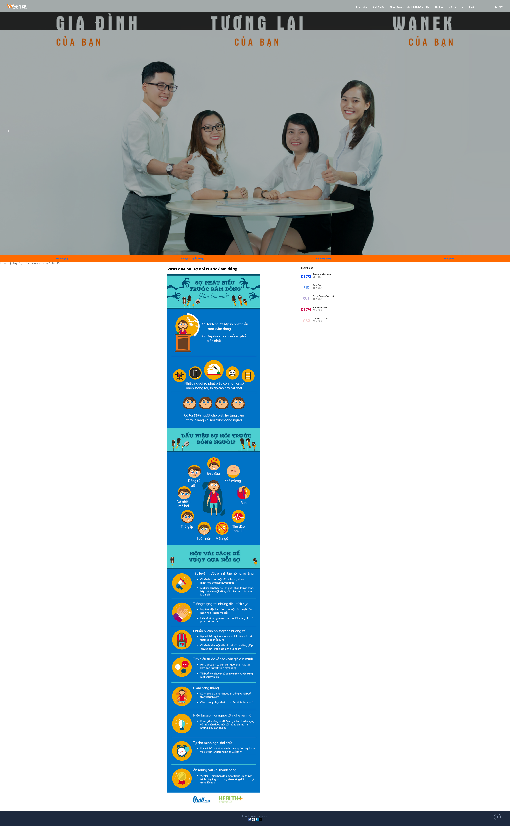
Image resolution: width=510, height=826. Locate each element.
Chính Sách (396, 7)
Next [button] (501, 130)
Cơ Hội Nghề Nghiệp (418, 7)
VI (463, 7)
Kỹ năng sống (323, 258)
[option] (255, 127)
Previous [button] (8, 130)
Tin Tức (439, 7)
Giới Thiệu (378, 7)
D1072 (306, 276)
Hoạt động (62, 258)
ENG (471, 7)
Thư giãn (449, 258)
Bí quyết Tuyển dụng (192, 258)
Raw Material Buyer (321, 318)
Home (3, 263)
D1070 (306, 309)
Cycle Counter (318, 285)
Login (500, 6)
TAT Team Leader (320, 307)
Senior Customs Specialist (323, 296)
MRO (306, 320)
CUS (306, 298)
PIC (306, 287)
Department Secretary (322, 274)
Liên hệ (453, 7)
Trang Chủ (362, 7)
